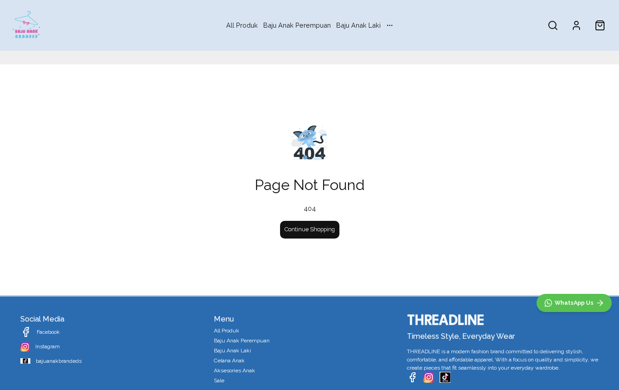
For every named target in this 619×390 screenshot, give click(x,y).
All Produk (242, 25)
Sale (219, 380)
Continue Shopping (310, 229)
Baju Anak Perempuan (297, 25)
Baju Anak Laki (358, 25)
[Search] (553, 25)
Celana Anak (229, 360)
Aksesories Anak (234, 370)
